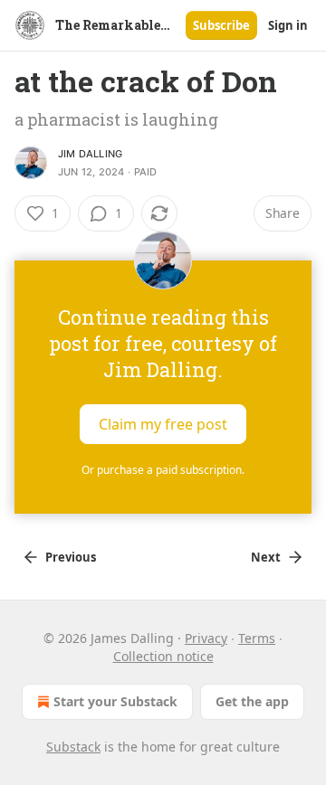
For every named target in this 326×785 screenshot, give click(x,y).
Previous (70, 557)
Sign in (288, 25)
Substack (73, 746)
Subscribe (221, 25)
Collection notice (163, 656)
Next (266, 557)
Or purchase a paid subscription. (163, 470)
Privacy (206, 638)
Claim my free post (163, 424)
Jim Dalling (90, 153)
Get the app (252, 701)
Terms (256, 638)
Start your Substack (115, 701)
